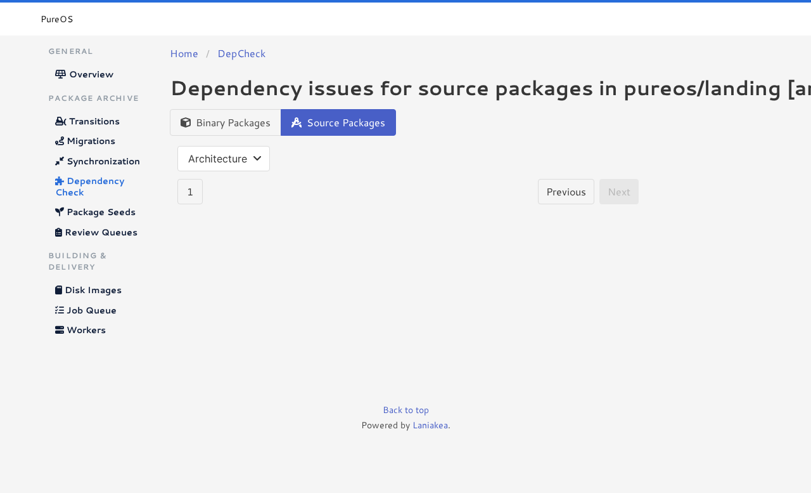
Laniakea (430, 425)
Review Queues (99, 232)
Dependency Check (89, 186)
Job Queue (90, 310)
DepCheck (241, 53)
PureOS (57, 19)
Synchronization (102, 161)
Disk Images (92, 290)
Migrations (89, 141)
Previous (566, 191)
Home (184, 53)
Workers (85, 330)
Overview (90, 74)
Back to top (406, 410)
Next (619, 191)
